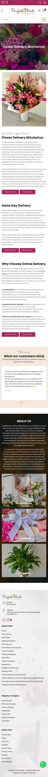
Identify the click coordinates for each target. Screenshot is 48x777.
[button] (15, 402)
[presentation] (4, 99)
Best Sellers (6, 637)
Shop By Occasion (9, 641)
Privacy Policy (7, 751)
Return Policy (7, 748)
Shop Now (27, 192)
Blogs (4, 738)
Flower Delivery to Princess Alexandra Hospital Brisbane (23, 678)
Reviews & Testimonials (10, 668)
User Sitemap (7, 761)
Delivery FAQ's (7, 671)
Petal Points (6, 664)
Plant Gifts (5, 658)
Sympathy (6, 721)
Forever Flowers (8, 651)
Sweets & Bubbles (8, 717)
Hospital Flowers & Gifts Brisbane (14, 685)
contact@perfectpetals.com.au (44, 2)
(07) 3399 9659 (40, 2)
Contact (5, 745)
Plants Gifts (6, 714)
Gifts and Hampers (9, 654)
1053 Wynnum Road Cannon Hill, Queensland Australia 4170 (23, 613)
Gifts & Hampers (24, 539)
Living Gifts (24, 574)
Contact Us (10, 192)
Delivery (5, 755)
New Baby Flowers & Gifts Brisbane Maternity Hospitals (22, 681)
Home (4, 630)
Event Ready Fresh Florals (11, 647)
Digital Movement (29, 773)
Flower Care (6, 734)
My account (6, 758)
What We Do (6, 634)
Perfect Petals (19, 770)
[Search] (44, 19)
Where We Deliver (8, 661)
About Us (5, 741)
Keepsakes (6, 710)
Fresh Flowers (24, 504)
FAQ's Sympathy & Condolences (14, 674)
